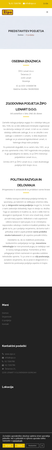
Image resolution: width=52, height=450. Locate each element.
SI (44, 3)
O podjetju (6, 320)
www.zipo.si (9, 354)
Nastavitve (32, 445)
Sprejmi (8, 445)
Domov (20, 35)
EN (46, 3)
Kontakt (5, 324)
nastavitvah (17, 441)
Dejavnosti (6, 316)
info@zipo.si (30, 3)
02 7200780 (16, 3)
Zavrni (19, 445)
